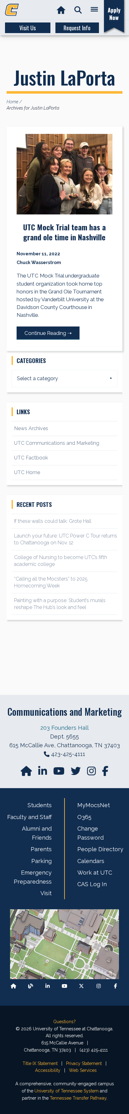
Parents (41, 849)
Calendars (90, 861)
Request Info (77, 28)
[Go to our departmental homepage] (27, 773)
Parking (41, 861)
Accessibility (47, 1070)
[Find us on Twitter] (76, 773)
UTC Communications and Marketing (56, 443)
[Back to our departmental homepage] (13, 986)
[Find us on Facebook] (115, 986)
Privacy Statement (84, 1063)
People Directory (100, 849)
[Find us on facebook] (105, 773)
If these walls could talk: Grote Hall (52, 521)
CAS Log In (92, 884)
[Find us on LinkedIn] (43, 773)
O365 (84, 817)
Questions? (64, 1021)
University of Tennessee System (66, 1090)
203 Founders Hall (64, 727)
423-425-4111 (68, 754)
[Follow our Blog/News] (30, 986)
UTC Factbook (31, 458)
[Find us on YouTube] (59, 773)
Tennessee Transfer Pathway (78, 1098)
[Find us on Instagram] (92, 773)
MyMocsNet (93, 805)
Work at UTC (94, 872)
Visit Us (27, 28)
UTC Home (27, 472)
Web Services (83, 1070)
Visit (46, 893)
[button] (78, 10)
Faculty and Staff (29, 817)
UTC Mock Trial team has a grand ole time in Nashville (64, 232)
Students (40, 805)
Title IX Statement (40, 1063)
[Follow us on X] (81, 986)
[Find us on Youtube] (64, 986)
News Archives (31, 428)
